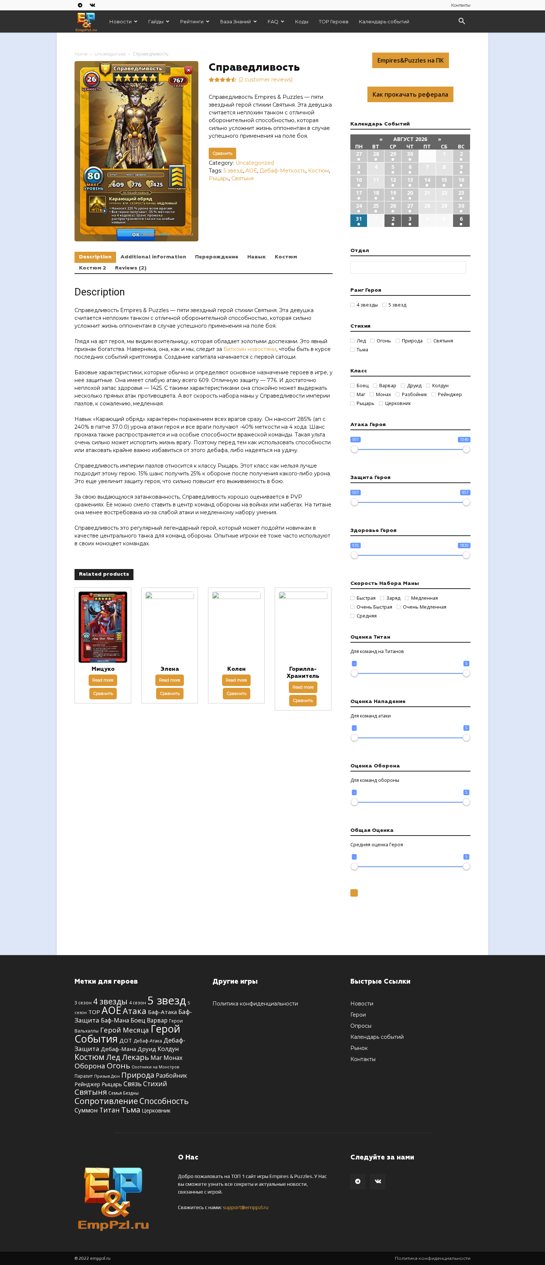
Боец (138, 1020)
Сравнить (222, 153)
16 (461, 179)
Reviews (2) (130, 268)
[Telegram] (80, 5)
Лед (113, 1057)
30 (410, 153)
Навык (256, 257)
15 (444, 179)
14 (427, 179)
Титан (109, 1109)
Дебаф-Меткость (282, 170)
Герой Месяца (124, 1029)
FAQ (273, 21)
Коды (301, 21)
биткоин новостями (250, 349)
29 (393, 153)
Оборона (90, 1066)
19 (393, 192)
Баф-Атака (162, 1011)
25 (376, 205)
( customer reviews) (265, 79)
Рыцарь (219, 178)
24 (359, 205)
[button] (461, 22)
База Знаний (235, 21)
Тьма (130, 1109)
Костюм (318, 170)
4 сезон (137, 1002)
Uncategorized (110, 54)
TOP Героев (334, 21)
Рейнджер (87, 1084)
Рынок (359, 1048)
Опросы (360, 1026)
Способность (164, 1101)
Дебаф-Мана (118, 1049)
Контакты (460, 5)
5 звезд (233, 170)
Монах (173, 1058)
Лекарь (135, 1057)
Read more (102, 680)
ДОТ (125, 1040)
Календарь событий (384, 21)
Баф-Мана (115, 1020)
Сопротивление (106, 1100)
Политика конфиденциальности (255, 1003)
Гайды (156, 21)
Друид (147, 1049)
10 (359, 179)
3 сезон (83, 1002)
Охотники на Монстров (155, 1067)
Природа (137, 1075)
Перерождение (216, 257)
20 (410, 192)
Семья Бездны (123, 1093)
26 (393, 205)
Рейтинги (192, 21)
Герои (358, 1014)
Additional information (153, 257)
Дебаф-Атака (147, 1041)
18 (376, 192)
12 (393, 179)
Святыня (242, 178)
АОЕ (251, 170)
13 (410, 179)
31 (359, 218)
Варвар (157, 1020)
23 (461, 192)
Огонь (118, 1065)
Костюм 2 (92, 268)
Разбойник (171, 1075)
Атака (134, 1010)
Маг (156, 1058)
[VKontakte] (92, 5)
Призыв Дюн (107, 1076)
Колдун (168, 1049)
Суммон (86, 1110)
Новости (120, 21)
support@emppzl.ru (245, 1207)
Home (81, 54)
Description (95, 257)
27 (359, 153)
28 (376, 153)
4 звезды (110, 1001)
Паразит (84, 1076)
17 (359, 192)
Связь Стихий (145, 1084)
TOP (94, 1011)
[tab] (95, 257)
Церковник (156, 1110)
